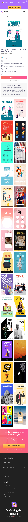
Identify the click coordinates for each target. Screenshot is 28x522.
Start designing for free (14, 445)
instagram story (15, 16)
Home (2, 16)
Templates (8, 16)
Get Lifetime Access (14, 7)
